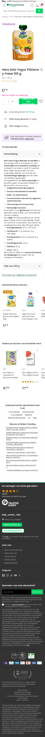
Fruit (11, 17)
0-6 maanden (14, 412)
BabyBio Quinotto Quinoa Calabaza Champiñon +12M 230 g (20, 448)
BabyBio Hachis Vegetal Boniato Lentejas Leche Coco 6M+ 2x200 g (22, 429)
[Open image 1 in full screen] (22, 43)
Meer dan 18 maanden (17, 418)
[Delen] (41, 69)
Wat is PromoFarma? (13, 550)
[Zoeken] (39, 10)
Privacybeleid (23, 690)
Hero (4, 78)
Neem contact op (12, 524)
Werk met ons (10, 553)
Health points (10, 559)
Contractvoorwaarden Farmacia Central (22, 696)
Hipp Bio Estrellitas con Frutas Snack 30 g (22, 470)
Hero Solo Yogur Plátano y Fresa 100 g (21, 452)
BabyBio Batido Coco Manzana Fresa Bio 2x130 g (22, 438)
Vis (29, 418)
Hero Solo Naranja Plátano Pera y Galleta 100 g (21, 461)
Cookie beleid (22, 698)
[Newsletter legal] (3, 606)
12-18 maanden (28, 412)
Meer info (29, 139)
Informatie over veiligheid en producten (19, 275)
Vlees (35, 418)
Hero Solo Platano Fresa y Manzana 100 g (21, 466)
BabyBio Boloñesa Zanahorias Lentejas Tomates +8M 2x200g (21, 443)
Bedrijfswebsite (11, 563)
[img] (22, 82)
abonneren (37, 592)
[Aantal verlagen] (4, 101)
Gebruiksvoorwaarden (22, 692)
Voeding (5, 17)
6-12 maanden (16, 415)
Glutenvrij (28, 415)
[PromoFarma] (15, 5)
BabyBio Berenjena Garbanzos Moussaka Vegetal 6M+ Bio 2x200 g (22, 433)
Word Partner (10, 556)
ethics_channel (22, 700)
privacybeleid (18, 604)
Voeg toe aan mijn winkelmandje (28, 101)
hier (6, 537)
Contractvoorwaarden (22, 694)
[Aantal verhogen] (12, 101)
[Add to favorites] (41, 101)
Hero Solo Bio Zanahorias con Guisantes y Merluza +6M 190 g (22, 456)
